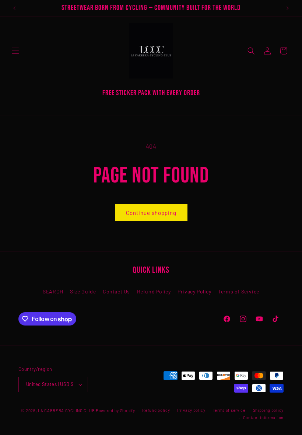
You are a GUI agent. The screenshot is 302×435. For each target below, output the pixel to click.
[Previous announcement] (14, 8)
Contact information (263, 417)
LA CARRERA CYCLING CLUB (66, 410)
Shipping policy (268, 410)
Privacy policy (191, 410)
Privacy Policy (194, 291)
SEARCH (53, 291)
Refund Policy (154, 291)
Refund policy (156, 410)
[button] (15, 51)
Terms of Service (238, 291)
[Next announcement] (288, 8)
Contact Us (116, 291)
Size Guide (83, 291)
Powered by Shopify (115, 410)
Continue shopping (151, 212)
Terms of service (229, 410)
